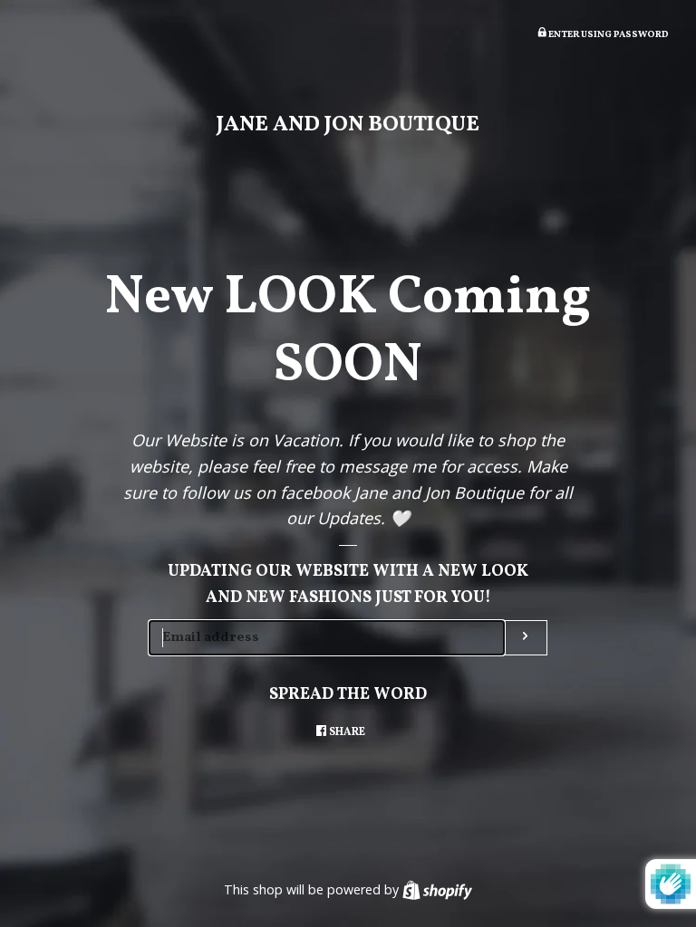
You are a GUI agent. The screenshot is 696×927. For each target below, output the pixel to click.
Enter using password (607, 35)
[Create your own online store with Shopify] (437, 889)
